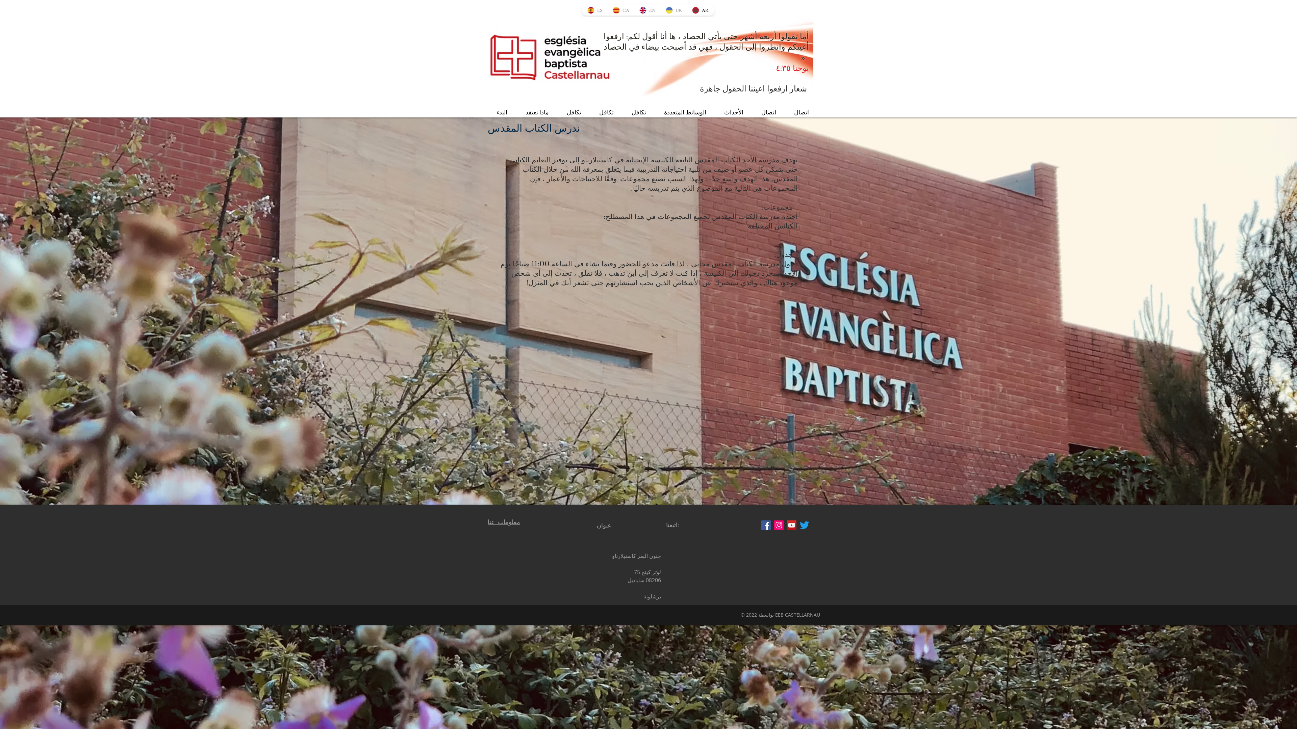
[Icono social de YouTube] (791, 525)
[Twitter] (804, 525)
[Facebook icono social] (766, 525)
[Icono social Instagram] (779, 525)
